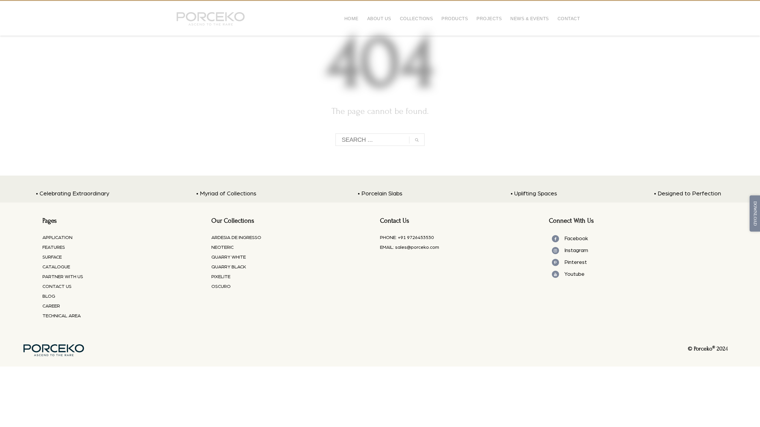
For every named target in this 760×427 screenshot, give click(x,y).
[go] (417, 140)
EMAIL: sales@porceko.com (409, 247)
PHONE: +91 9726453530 (407, 237)
